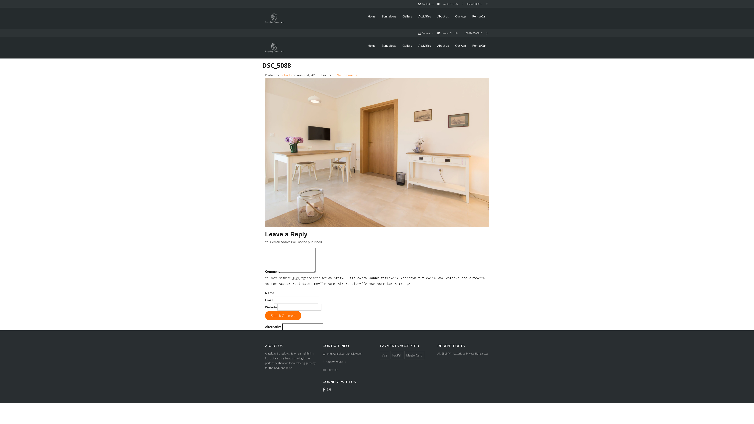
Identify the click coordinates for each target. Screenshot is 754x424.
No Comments (347, 75)
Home (371, 16)
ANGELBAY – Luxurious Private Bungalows (462, 353)
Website (271, 307)
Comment (272, 271)
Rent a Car (479, 16)
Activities (424, 16)
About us (443, 16)
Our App (460, 16)
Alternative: (273, 327)
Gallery (407, 16)
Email (269, 300)
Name (269, 293)
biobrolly (286, 75)
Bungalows (389, 16)
